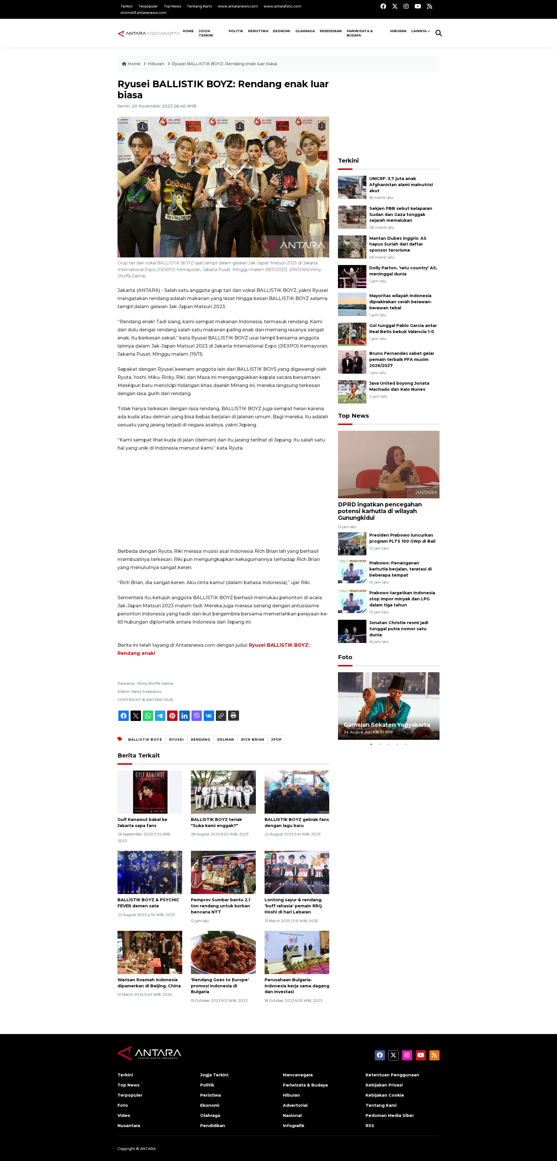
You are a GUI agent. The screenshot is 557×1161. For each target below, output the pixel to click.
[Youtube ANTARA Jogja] (418, 6)
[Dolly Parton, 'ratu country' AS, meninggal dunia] (352, 276)
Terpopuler (148, 6)
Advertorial (295, 1105)
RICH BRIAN (252, 739)
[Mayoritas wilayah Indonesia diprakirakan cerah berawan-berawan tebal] (352, 304)
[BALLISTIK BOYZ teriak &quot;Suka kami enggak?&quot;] (223, 792)
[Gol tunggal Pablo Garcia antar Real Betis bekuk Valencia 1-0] (352, 334)
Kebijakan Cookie (385, 1095)
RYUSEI (176, 739)
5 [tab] (406, 744)
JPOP (276, 739)
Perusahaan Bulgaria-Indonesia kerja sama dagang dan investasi (297, 986)
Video (123, 1115)
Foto (345, 657)
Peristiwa (258, 31)
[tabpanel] (389, 706)
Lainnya (418, 31)
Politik (236, 31)
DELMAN (225, 739)
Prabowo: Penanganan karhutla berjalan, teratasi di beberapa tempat (400, 569)
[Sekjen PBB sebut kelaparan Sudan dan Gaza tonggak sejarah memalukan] (352, 216)
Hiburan (398, 31)
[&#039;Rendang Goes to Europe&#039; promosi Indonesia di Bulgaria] (223, 952)
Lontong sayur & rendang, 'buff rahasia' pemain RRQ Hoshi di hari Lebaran (293, 906)
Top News (172, 6)
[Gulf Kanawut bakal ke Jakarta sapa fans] (149, 792)
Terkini (126, 6)
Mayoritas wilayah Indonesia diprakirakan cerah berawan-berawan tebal (400, 301)
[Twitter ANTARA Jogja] (395, 6)
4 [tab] (397, 744)
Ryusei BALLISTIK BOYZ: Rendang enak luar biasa (224, 63)
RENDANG (200, 739)
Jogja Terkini (206, 33)
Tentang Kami (199, 6)
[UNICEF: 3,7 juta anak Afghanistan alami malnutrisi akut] (352, 187)
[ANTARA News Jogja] (148, 33)
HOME (188, 31)
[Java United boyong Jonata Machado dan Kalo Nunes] (352, 391)
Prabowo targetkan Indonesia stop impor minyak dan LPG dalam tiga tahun (402, 599)
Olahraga (305, 31)
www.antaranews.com (238, 6)
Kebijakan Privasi (384, 1085)
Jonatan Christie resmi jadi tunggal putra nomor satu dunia (398, 628)
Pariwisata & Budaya (360, 33)
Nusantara (128, 1125)
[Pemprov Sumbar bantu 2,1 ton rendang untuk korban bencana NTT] (223, 872)
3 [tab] (389, 744)
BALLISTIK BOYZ (145, 739)
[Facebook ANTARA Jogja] (383, 6)
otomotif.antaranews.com (143, 12)
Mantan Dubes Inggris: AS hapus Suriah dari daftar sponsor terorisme (397, 244)
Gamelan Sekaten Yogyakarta (387, 724)
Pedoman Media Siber (390, 1115)
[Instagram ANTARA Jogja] (406, 6)
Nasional (292, 1115)
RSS (370, 1125)
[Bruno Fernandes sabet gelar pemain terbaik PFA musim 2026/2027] (352, 361)
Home (134, 63)
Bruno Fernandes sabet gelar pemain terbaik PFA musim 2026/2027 (401, 359)
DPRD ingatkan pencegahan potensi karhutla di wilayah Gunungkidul (380, 511)
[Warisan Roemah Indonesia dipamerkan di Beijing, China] (149, 952)
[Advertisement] (223, 499)
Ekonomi (281, 31)
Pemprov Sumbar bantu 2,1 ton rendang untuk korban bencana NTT (220, 906)
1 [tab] (371, 744)
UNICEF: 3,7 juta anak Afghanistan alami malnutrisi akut (401, 184)
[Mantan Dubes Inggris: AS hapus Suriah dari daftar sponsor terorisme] (352, 246)
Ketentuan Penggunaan (392, 1075)
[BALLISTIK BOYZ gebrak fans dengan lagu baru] (297, 792)
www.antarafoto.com (282, 6)
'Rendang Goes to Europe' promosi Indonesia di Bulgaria (220, 986)
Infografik (293, 1125)
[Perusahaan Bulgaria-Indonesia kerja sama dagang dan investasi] (297, 952)
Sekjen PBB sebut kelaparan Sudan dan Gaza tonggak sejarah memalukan (400, 214)
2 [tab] (380, 744)
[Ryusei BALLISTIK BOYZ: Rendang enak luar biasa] (389, 464)
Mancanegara (298, 1075)
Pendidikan (331, 31)
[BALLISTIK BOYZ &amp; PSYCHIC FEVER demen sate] (149, 872)
